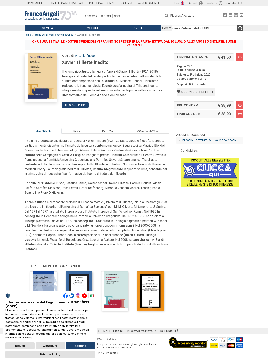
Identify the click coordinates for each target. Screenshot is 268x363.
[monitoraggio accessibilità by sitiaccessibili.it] (188, 339)
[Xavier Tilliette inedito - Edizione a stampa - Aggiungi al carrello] (239, 57)
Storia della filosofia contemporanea (54, 34)
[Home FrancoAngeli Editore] (51, 16)
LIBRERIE (118, 331)
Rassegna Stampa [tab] (147, 131)
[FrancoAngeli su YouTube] (241, 15)
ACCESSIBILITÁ (168, 331)
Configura (50, 346)
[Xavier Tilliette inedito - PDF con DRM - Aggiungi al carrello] (239, 105)
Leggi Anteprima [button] (75, 105)
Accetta (81, 346)
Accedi (193, 3)
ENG (176, 3)
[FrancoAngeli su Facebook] (225, 15)
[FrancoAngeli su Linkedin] (230, 15)
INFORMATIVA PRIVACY (141, 331)
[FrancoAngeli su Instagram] (236, 15)
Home (28, 34)
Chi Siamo (91, 15)
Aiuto (117, 15)
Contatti (105, 15)
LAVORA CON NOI (99, 331)
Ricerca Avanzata (182, 15)
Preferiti (212, 3)
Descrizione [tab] (43, 131)
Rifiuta (20, 346)
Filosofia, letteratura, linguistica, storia (209, 140)
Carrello (231, 3)
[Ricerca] (240, 28)
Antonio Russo (85, 55)
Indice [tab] (76, 131)
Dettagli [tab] (108, 131)
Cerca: (166, 28)
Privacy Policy (50, 354)
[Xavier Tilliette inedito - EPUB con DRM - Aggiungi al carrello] (239, 114)
